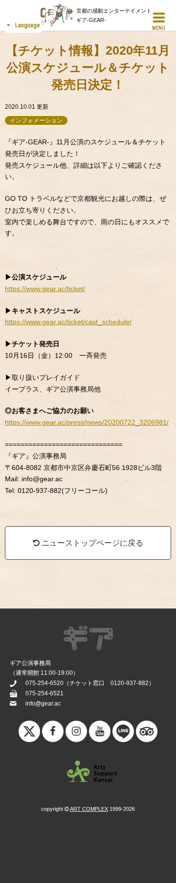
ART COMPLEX (89, 809)
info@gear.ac (43, 703)
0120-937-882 (129, 683)
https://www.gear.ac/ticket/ (45, 289)
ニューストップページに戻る (91, 543)
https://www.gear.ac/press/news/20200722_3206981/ (87, 422)
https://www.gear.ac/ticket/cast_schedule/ (68, 322)
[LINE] (123, 734)
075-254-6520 (44, 683)
